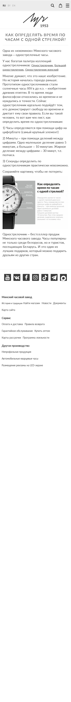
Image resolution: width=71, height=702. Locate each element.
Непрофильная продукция (16, 351)
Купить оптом (42, 330)
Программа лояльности (36, 337)
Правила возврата (35, 324)
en (13, 5)
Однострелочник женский (41, 69)
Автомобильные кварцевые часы (20, 358)
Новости (46, 303)
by (9, 5)
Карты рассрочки (11, 337)
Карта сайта (8, 309)
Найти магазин (31, 303)
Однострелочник (42, 65)
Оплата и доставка (12, 324)
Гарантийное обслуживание (17, 330)
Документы (59, 303)
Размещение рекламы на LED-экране (22, 365)
